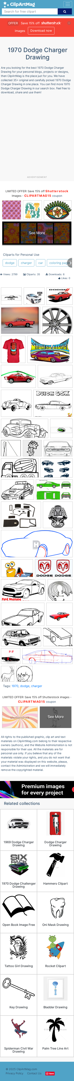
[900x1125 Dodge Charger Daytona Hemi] (13, 351)
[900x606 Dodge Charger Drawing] (50, 351)
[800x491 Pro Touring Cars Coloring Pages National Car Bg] (22, 616)
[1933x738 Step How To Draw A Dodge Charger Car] (47, 658)
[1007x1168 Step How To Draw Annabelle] (24, 675)
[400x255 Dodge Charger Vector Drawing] (54, 491)
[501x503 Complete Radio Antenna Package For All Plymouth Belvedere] (11, 450)
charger (26, 263)
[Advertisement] (37, 136)
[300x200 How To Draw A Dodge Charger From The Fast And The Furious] (17, 570)
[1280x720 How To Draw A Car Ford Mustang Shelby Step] (23, 591)
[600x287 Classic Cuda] (24, 430)
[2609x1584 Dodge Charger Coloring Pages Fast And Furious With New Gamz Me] (19, 469)
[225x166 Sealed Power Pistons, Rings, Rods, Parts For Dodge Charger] (57, 639)
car (40, 263)
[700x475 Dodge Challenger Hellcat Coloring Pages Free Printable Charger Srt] (58, 450)
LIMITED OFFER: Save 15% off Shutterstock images (35, 697)
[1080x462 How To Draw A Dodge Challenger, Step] (36, 545)
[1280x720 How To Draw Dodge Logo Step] (53, 570)
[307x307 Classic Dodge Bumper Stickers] (61, 430)
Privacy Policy (14, 1073)
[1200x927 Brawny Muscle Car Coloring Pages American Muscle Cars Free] (53, 405)
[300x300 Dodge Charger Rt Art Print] (34, 298)
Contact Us (34, 1073)
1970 (15, 686)
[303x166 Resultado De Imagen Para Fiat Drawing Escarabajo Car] (21, 639)
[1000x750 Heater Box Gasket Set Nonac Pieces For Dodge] (21, 517)
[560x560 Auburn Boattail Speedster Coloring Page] (16, 405)
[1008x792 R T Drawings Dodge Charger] (59, 298)
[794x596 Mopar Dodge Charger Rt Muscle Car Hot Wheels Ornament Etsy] (18, 378)
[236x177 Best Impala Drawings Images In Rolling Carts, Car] (55, 378)
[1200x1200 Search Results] (10, 657)
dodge (9, 263)
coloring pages (60, 263)
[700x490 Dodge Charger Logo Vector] (56, 469)
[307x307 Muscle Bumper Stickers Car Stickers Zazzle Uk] (11, 298)
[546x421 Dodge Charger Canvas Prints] (20, 322)
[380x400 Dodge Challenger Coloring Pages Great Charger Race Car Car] (32, 450)
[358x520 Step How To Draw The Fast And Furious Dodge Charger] (7, 675)
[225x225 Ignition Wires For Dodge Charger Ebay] (60, 591)
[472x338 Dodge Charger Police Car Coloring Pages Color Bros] (17, 491)
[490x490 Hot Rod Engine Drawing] (57, 516)
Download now (41, 30)
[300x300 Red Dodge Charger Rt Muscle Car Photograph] (59, 616)
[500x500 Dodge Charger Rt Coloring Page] (57, 322)
